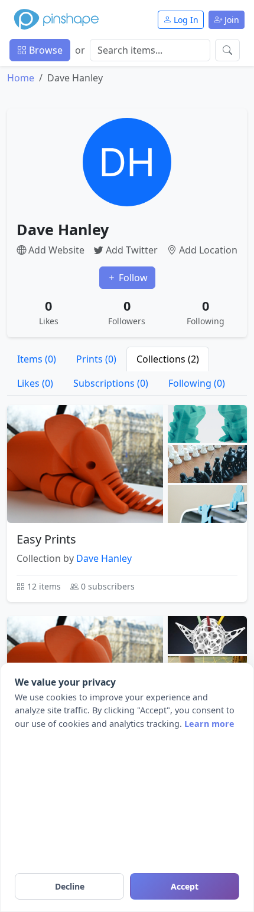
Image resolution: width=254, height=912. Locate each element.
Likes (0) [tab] (35, 383)
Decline (69, 886)
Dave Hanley (104, 558)
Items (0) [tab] (36, 359)
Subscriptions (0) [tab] (110, 383)
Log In (184, 19)
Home (20, 77)
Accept (184, 886)
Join (230, 19)
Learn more (209, 723)
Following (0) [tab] (196, 383)
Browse (45, 50)
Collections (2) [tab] (167, 359)
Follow (132, 277)
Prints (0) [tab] (96, 359)
